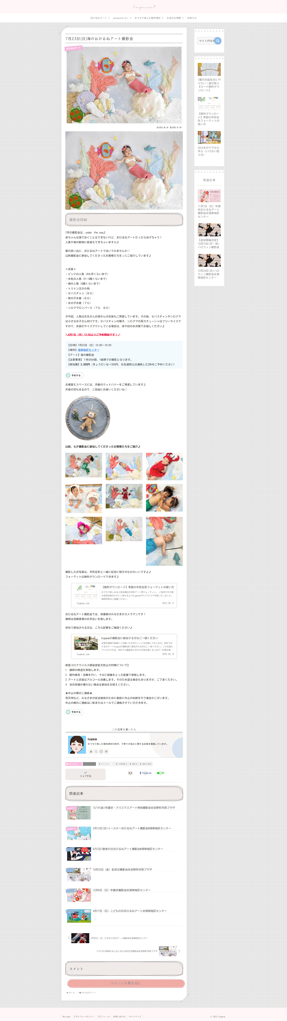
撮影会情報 (90, 764)
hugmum (92, 739)
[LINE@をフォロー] (106, 751)
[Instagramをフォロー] (101, 751)
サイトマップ (135, 1017)
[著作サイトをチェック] (91, 751)
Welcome (66, 1017)
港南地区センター (88, 350)
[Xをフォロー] (96, 751)
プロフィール (103, 1017)
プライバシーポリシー (83, 1017)
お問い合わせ (119, 1017)
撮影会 (135, 764)
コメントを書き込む (125, 983)
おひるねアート (75, 764)
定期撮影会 (122, 764)
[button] (218, 41)
